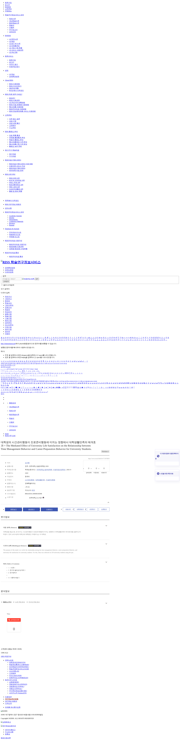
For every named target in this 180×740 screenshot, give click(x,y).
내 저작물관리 (14, 46)
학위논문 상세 (10, 436)
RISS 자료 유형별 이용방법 (19, 105)
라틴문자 (8, 323)
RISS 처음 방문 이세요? (13, 94)
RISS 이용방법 (14, 84)
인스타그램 (9, 732)
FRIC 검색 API (14, 187)
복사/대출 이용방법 (16, 107)
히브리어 (8, 312)
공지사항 (8, 208)
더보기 (106, 525)
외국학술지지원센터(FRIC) (19, 667)
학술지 (11, 25)
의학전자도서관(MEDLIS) (18, 678)
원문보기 (13, 509)
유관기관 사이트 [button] (11, 680)
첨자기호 (8, 321)
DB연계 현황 (14, 88)
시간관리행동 (29, 480)
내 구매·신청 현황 (15, 48)
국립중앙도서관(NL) (16, 686)
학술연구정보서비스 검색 (14, 15)
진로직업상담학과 (59, 470)
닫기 (2, 394)
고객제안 (12, 125)
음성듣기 (31, 509)
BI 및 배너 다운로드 (16, 90)
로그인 (7, 5)
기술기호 (8, 318)
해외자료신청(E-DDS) (13, 160)
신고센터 (12, 128)
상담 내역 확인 (14, 123)
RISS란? (12, 98)
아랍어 (7, 334)
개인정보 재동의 (11, 701)
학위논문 (12, 19)
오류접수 (104, 509)
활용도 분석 (7, 602)
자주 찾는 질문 (14, 119)
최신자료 (12, 154)
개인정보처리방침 (11, 699)
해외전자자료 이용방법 (17, 109)
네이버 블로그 (10, 730)
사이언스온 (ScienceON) (18, 693)
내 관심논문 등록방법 (17, 102)
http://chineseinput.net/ (8, 344)
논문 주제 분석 (20, 602)
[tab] (7, 602)
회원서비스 (9, 56)
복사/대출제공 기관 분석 (18, 142)
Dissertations (13, 219)
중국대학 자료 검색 (16, 170)
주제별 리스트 (14, 237)
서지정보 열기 (108, 502)
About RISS (9, 80)
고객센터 (8, 9)
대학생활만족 (40, 480)
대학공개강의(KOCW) (17, 662)
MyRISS (8, 7)
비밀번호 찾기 (14, 67)
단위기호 (8, 327)
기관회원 (12, 673)
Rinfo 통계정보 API (16, 185)
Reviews (12, 223)
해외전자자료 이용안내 (13, 240)
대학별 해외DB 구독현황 (18, 249)
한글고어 (8, 303)
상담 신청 (12, 121)
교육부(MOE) (14, 682)
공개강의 (12, 32)
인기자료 (12, 156)
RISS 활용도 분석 (11, 131)
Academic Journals (15, 216)
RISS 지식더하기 (15, 86)
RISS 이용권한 (14, 100)
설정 (6, 70)
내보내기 (68, 509)
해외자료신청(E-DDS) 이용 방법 (21, 164)
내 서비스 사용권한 (16, 50)
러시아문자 (9, 325)
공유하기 (92, 509)
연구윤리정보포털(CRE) (18, 691)
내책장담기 (80, 509)
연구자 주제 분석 (34, 602)
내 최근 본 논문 (14, 44)
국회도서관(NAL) (15, 689)
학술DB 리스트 (14, 234)
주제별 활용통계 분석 (17, 137)
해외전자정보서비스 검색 (14, 212)
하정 (33, 490)
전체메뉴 (8, 11)
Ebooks (11, 218)
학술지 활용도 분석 (16, 140)
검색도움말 (9, 270)
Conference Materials (16, 221)
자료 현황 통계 (14, 135)
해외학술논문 (14, 23)
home (7, 434)
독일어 (7, 310)
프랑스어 (8, 307)
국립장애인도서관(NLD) (18, 684)
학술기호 (8, 316)
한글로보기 (105, 451)
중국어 (7, 301)
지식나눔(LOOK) (15, 675)
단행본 (11, 27)
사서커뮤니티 (14, 671)
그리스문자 (9, 305)
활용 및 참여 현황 (15, 191)
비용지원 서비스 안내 (17, 166)
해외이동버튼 (6, 738)
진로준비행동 (50, 480)
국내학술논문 (14, 21)
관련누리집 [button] (9, 660)
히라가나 (8, 296)
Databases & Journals (12, 229)
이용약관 (8, 697)
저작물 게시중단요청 (12, 707)
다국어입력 (9, 272)
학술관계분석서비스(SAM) (19, 669)
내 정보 (12, 74)
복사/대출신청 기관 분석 (18, 144)
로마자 (7, 331)
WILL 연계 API (14, 182)
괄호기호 (8, 314)
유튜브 (7, 734)
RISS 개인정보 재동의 (13, 204)
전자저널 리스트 (15, 232)
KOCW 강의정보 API (17, 180)
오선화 (27, 463)
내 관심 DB (13, 52)
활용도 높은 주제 (15, 146)
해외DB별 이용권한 (16, 247)
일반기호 (8, 329)
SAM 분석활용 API (16, 189)
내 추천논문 (13, 39)
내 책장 (12, 41)
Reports (11, 225)
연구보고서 (13, 30)
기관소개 (8, 703)
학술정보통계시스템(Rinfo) (19, 665)
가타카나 (8, 299)
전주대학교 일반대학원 (44, 470)
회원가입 (8, 3)
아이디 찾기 (13, 64)
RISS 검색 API (14, 178)
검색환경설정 (14, 76)
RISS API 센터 (10, 174)
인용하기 (49, 509)
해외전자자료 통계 (12, 253)
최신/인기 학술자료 (12, 150)
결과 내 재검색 (8, 285)
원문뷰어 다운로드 (12, 200)
